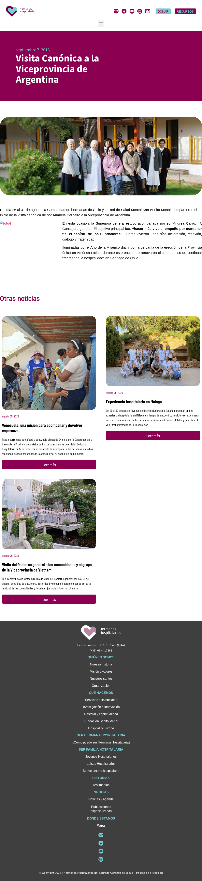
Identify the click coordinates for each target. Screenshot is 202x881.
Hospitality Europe (101, 728)
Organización (101, 685)
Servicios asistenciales (101, 700)
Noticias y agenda (101, 799)
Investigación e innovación (101, 707)
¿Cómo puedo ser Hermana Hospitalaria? (101, 742)
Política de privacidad (149, 872)
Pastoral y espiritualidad (101, 714)
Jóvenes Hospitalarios (101, 756)
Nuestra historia (101, 664)
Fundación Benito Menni (101, 721)
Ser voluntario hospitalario (101, 770)
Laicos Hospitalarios (101, 763)
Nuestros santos (101, 678)
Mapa (101, 825)
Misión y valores (101, 671)
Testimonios (101, 785)
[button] (101, 23)
